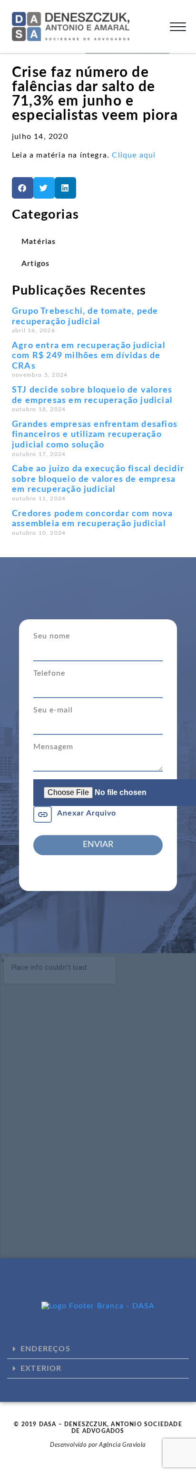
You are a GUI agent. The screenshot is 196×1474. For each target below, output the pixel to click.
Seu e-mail (53, 710)
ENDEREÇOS (45, 1349)
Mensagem (53, 747)
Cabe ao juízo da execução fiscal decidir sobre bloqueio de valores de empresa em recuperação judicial (98, 479)
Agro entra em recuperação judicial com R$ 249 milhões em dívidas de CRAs (88, 356)
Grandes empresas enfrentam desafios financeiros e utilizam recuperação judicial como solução (94, 434)
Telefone (49, 673)
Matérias (38, 241)
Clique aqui (134, 155)
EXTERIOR (41, 1368)
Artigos (35, 263)
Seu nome (51, 636)
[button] (22, 188)
